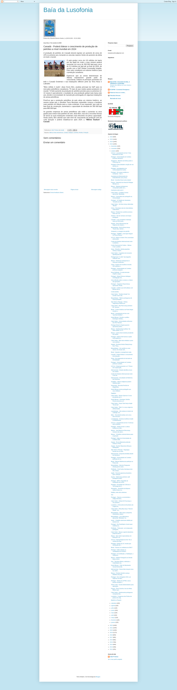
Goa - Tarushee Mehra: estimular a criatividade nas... (120, 562)
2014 (111, 644)
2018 (111, 635)
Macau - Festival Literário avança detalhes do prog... (120, 573)
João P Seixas (114, 656)
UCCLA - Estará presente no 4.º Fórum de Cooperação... (121, 367)
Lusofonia (75, 132)
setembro (114, 603)
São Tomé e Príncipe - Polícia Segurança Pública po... (119, 302)
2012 (111, 649)
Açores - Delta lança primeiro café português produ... (120, 477)
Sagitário (113, 393)
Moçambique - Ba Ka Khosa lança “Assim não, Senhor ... (120, 228)
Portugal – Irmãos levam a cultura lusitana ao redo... (120, 427)
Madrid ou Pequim (116, 600)
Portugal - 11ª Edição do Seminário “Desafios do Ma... (120, 201)
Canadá (66, 132)
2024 (111, 141)
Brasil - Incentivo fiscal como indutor (121, 180)
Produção (85, 132)
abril (112, 615)
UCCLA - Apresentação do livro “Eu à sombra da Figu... (121, 540)
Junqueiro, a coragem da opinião (120, 231)
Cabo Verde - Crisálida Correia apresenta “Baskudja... (119, 193)
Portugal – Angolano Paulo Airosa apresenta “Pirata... (120, 284)
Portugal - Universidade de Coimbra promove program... (121, 269)
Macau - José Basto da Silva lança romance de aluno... (120, 431)
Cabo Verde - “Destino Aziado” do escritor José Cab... (120, 294)
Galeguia (70, 132)
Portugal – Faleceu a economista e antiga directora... (120, 498)
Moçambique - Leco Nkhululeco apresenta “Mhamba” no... (120, 517)
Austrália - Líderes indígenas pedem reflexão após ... (121, 382)
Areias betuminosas (58, 132)
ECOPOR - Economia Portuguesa (119, 89)
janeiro (113, 622)
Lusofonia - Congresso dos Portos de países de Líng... (121, 597)
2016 (111, 640)
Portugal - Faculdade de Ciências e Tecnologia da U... (121, 485)
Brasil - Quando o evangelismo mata (121, 352)
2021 (111, 628)
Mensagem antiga (96, 189)
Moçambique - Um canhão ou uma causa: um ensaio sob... (120, 349)
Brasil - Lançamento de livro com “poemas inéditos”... (120, 314)
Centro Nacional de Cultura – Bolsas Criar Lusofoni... (121, 246)
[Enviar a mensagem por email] (68, 130)
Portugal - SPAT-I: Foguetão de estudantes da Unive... (119, 481)
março (113, 617)
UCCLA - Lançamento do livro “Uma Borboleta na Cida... (121, 153)
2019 (111, 632)
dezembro (114, 146)
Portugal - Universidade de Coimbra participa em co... (121, 458)
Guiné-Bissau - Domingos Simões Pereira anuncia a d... (120, 400)
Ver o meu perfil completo (115, 659)
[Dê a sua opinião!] (70, 130)
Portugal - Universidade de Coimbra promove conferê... (121, 363)
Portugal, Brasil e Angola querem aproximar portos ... (120, 325)
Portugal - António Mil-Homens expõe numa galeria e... (121, 337)
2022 (111, 625)
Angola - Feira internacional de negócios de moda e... (119, 224)
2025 (111, 139)
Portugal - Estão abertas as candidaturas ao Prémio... (119, 550)
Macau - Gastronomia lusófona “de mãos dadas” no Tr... (120, 329)
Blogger (98, 677)
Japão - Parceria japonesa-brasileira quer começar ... (121, 473)
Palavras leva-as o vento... (117, 92)
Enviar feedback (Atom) (56, 192)
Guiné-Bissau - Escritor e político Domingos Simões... (120, 318)
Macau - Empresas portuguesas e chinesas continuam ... (120, 261)
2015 (111, 642)
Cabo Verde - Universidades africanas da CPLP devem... (121, 322)
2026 (111, 137)
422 (112, 495)
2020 (111, 630)
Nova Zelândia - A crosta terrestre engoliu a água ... (120, 273)
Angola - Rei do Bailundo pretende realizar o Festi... (120, 442)
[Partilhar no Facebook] (74, 130)
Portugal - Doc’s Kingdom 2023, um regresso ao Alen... (121, 577)
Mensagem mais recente (51, 189)
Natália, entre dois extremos (119, 492)
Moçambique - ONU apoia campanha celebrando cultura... (121, 513)
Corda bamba (115, 292)
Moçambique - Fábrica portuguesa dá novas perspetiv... (121, 298)
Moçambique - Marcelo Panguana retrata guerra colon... (120, 466)
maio (112, 612)
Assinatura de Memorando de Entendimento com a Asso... (119, 177)
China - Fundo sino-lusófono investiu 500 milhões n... (121, 265)
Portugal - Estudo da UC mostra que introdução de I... (121, 544)
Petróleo (81, 132)
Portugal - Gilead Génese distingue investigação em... (121, 277)
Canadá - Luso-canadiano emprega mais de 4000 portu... (121, 220)
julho (112, 608)
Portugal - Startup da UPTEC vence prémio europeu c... (121, 581)
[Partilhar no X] (72, 130)
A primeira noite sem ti (117, 190)
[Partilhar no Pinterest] (76, 130)
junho (113, 610)
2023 (111, 144)
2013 (111, 647)
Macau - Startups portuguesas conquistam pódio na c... (119, 187)
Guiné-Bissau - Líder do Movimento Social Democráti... (121, 566)
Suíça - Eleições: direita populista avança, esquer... (120, 249)
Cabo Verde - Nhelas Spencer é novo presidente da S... (121, 396)
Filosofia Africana (115, 95)
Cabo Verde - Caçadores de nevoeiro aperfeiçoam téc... (121, 253)
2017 (111, 637)
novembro (114, 148)
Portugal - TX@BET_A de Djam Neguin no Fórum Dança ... (122, 234)
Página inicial (74, 189)
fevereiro (113, 620)
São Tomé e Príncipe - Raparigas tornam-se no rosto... (120, 450)
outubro (113, 151)
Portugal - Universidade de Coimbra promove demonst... (121, 157)
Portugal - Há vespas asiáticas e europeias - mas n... (120, 173)
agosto (113, 605)
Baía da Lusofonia (68, 9)
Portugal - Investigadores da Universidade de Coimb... (119, 169)
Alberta (51, 132)
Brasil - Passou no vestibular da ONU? (121, 547)
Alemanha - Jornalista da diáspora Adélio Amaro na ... (120, 489)
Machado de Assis (115, 98)
